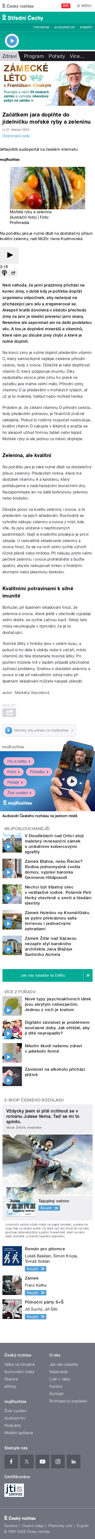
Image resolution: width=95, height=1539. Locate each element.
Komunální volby (19, 1371)
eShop (10, 1386)
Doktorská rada (16, 136)
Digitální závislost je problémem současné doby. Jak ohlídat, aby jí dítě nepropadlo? (57, 1028)
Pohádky (37, 772)
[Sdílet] (13, 273)
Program (41, 27)
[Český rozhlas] (18, 6)
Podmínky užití (60, 1526)
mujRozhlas (13, 747)
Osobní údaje (33, 1526)
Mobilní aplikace (18, 1433)
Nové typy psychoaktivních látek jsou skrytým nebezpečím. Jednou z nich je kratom (58, 1004)
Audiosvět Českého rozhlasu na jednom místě (39, 816)
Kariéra (55, 1386)
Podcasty (12, 1425)
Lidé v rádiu (59, 1379)
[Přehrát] (9, 255)
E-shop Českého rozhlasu (34, 1100)
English (83, 1526)
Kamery (86, 27)
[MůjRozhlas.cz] (9, 160)
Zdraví (9, 56)
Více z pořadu (20, 992)
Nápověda (58, 1371)
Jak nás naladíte (63, 1364)
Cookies (10, 1526)
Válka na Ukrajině (19, 1364)
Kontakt (56, 1393)
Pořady (57, 56)
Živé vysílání (17, 793)
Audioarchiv (64, 27)
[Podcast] (4, 273)
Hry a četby (17, 761)
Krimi (11, 772)
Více (77, 56)
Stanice (11, 1379)
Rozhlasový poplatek (68, 1401)
